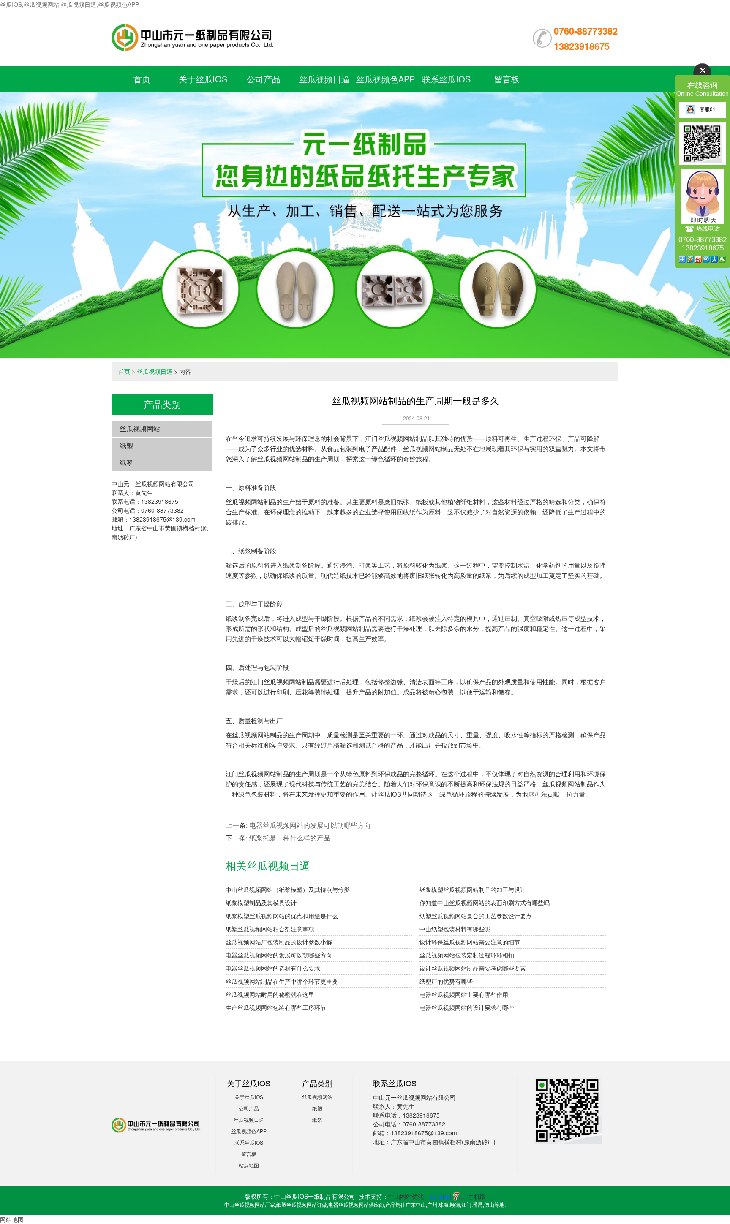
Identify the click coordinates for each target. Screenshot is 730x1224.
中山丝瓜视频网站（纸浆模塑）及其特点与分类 (288, 889)
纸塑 (126, 445)
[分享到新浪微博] (698, 259)
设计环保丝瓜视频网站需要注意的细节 (469, 942)
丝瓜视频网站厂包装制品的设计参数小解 (279, 942)
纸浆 (126, 462)
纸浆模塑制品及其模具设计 (261, 902)
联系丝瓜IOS (446, 79)
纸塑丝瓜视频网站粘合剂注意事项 (270, 929)
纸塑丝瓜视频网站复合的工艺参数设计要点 (475, 915)
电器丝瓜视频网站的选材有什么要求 (273, 968)
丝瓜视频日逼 (324, 79)
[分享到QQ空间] (690, 259)
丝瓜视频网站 (140, 428)
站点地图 (249, 1165)
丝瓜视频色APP (385, 79)
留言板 (507, 79)
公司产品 (264, 79)
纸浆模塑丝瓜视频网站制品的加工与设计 (472, 889)
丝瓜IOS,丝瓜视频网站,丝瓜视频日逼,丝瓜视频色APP (69, 4)
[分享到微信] (722, 259)
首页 (141, 79)
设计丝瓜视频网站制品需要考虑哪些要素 (472, 968)
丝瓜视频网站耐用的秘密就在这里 (270, 994)
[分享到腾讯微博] (706, 259)
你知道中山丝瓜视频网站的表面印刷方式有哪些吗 (484, 902)
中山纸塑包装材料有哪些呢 (454, 929)
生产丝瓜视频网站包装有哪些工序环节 (276, 1007)
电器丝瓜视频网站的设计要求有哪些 (466, 1007)
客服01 (708, 108)
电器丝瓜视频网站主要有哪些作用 (463, 994)
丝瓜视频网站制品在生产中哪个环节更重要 (282, 981)
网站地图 (12, 1219)
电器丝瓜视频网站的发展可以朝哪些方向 (310, 825)
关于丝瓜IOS (203, 79)
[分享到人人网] (714, 259)
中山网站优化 (406, 1196)
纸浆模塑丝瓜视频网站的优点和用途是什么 (282, 915)
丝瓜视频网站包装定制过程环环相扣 (466, 955)
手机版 (477, 1196)
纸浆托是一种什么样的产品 (289, 838)
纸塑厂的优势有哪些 (446, 981)
